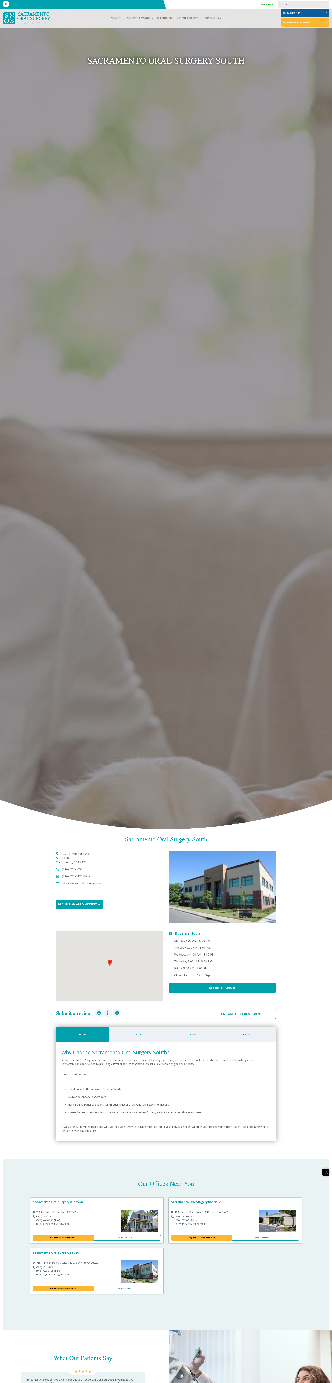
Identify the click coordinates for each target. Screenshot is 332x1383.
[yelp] (108, 1013)
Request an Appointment (77, 904)
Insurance (247, 1034)
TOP (326, 1173)
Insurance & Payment (138, 18)
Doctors (191, 1034)
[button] (110, 963)
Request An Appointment (62, 1238)
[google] (117, 1013)
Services (115, 18)
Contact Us (212, 18)
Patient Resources (187, 18)
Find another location (239, 1014)
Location (292, 13)
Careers (268, 4)
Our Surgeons (165, 18)
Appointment (297, 22)
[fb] (99, 1013)
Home (82, 1034)
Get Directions (220, 988)
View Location (123, 1238)
